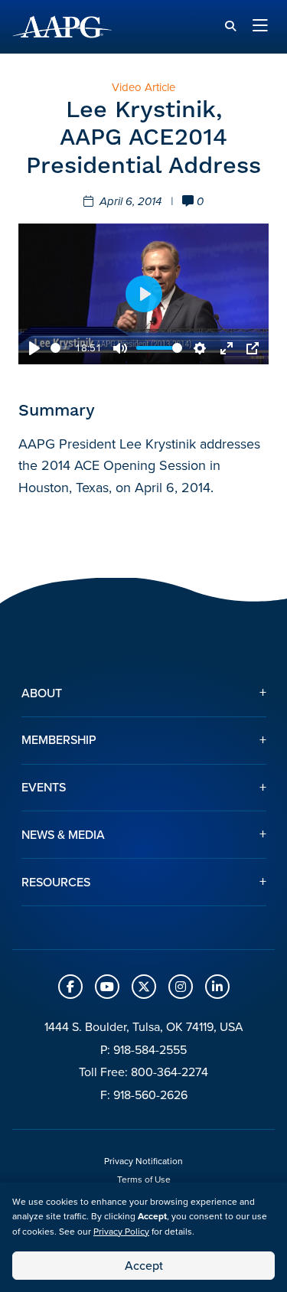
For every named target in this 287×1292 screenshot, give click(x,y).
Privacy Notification (143, 1161)
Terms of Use (144, 1179)
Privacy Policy (121, 1231)
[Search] (230, 26)
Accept (144, 1265)
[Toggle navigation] (260, 26)
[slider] (60, 348)
